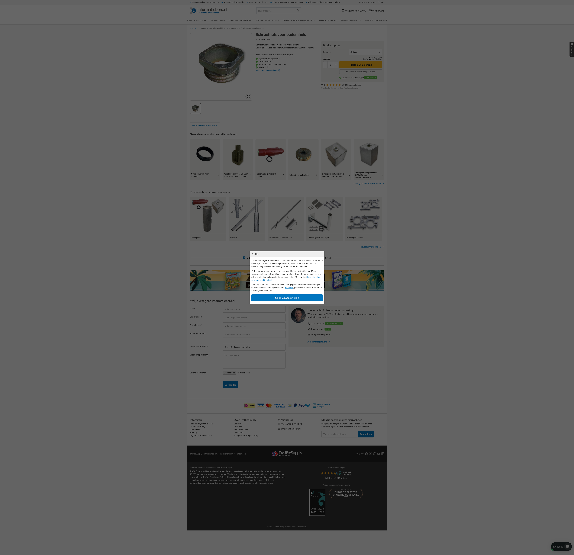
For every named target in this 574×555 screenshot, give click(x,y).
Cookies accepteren (287, 297)
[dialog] (287, 277)
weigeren (289, 287)
